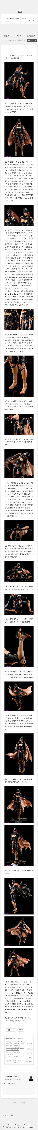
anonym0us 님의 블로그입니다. (14, 1079)
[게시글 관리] (14, 1030)
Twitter (14, 1127)
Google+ (30, 1127)
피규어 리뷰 (9, 1038)
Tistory (17, 1125)
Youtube (25, 1127)
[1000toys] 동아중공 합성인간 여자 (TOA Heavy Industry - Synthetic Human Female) (15, 1043)
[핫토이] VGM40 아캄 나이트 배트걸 (15, 18)
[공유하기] (12, 1030)
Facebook (20, 1127)
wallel (28, 1125)
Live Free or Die (10, 1077)
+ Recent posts (7, 1115)
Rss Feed (7, 1127)
